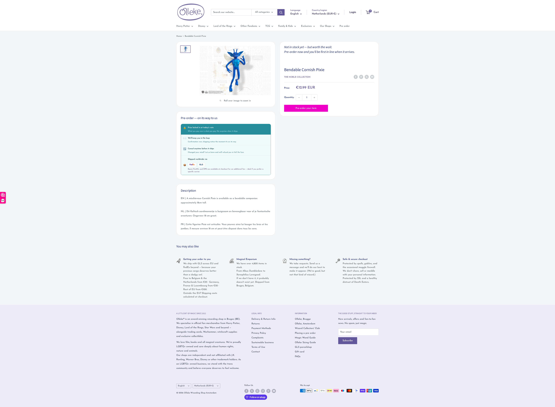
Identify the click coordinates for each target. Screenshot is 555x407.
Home (179, 36)
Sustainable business (262, 342)
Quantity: (289, 97)
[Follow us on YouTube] (274, 391)
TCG (267, 26)
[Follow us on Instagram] (263, 391)
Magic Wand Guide (305, 338)
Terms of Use (258, 347)
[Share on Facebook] (356, 77)
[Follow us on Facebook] (246, 391)
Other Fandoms (248, 26)
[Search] (281, 12)
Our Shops (325, 26)
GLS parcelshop (303, 347)
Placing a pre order (305, 333)
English (181, 386)
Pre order (345, 26)
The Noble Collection (297, 77)
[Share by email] (372, 77)
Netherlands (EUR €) (204, 386)
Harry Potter (183, 26)
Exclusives (306, 26)
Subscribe (348, 341)
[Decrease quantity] (299, 98)
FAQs (297, 356)
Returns (255, 324)
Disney (201, 26)
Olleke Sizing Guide (305, 342)
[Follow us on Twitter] (252, 391)
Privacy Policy (258, 333)
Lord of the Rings (222, 26)
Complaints (257, 338)
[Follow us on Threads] (257, 391)
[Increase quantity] (314, 98)
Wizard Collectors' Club (307, 328)
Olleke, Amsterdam (305, 324)
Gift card (299, 352)
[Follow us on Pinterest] (268, 391)
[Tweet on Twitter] (367, 77)
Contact (255, 352)
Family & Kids (285, 26)
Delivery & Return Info (263, 319)
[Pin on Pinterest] (361, 77)
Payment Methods (261, 328)
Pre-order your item (306, 108)
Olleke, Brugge (303, 319)
